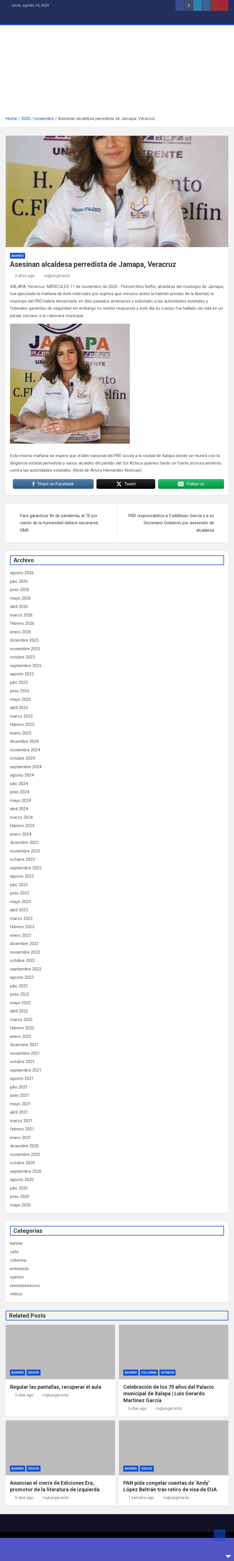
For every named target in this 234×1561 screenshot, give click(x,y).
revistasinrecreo (25, 1285)
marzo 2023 (21, 918)
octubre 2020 (22, 1162)
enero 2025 (20, 733)
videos (16, 1293)
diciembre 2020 (24, 1145)
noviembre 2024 (25, 750)
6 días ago (137, 1408)
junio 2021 (19, 1095)
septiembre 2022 (25, 969)
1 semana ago (141, 1497)
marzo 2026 (21, 615)
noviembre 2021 (25, 1053)
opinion (17, 1277)
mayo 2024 (20, 800)
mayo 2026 (20, 598)
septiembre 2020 (25, 1171)
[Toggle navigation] (13, 17)
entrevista (19, 1268)
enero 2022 (20, 1036)
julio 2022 (19, 985)
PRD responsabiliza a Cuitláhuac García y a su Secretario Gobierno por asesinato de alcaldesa (171, 523)
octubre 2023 (22, 859)
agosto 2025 (22, 674)
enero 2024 (20, 834)
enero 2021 (20, 1137)
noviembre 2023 (25, 851)
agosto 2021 (22, 1078)
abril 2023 (19, 909)
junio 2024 (19, 791)
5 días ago (24, 1395)
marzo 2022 (21, 1019)
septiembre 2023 (25, 867)
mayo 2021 (20, 1103)
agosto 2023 (22, 876)
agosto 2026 (22, 572)
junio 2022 (19, 994)
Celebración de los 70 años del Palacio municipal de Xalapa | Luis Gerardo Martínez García (168, 1393)
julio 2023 (19, 884)
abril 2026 (19, 606)
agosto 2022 (22, 977)
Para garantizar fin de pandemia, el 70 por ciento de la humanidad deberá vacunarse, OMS (59, 523)
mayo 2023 (20, 901)
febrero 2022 (22, 1027)
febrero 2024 (22, 825)
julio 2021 (19, 1087)
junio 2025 (19, 690)
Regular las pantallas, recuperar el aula (55, 1387)
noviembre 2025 (25, 648)
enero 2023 (20, 935)
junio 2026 (19, 589)
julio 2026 (19, 581)
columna (18, 1260)
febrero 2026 (22, 623)
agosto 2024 (22, 775)
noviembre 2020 (25, 1154)
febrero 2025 (22, 724)
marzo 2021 (21, 1120)
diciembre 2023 (24, 842)
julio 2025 (19, 682)
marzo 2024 (21, 817)
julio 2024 (19, 783)
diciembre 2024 (24, 741)
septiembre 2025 (25, 665)
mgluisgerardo (57, 275)
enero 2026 (20, 632)
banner (17, 256)
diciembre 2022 (24, 943)
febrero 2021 (22, 1129)
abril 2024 (19, 808)
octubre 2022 (22, 960)
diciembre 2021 (24, 1044)
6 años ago (25, 275)
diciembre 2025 (24, 640)
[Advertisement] (117, 72)
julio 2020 (19, 1188)
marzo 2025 (21, 716)
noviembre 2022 (25, 952)
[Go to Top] (219, 1535)
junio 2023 (19, 893)
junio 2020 (19, 1196)
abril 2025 (19, 707)
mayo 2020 (20, 1205)
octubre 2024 (22, 758)
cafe (14, 1251)
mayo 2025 (20, 699)
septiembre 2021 (25, 1070)
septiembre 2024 (25, 766)
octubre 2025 (22, 657)
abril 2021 (19, 1112)
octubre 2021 (22, 1061)
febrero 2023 (22, 926)
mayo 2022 (20, 1002)
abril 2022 (19, 1011)
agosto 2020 (22, 1179)
